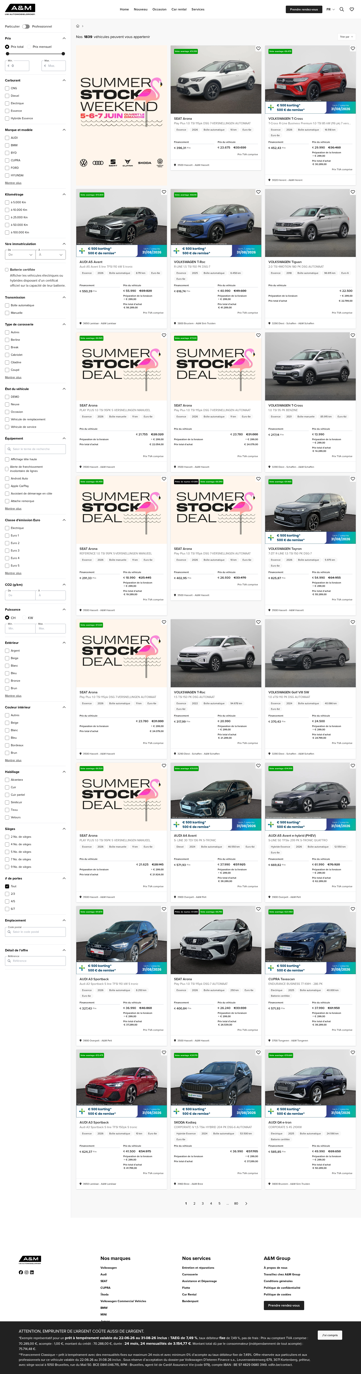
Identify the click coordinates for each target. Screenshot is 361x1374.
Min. (10, 60)
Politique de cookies (277, 1294)
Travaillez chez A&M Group (282, 1274)
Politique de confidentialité (282, 1288)
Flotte (186, 1288)
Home (124, 9)
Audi (103, 1274)
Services (198, 9)
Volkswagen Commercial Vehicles (123, 1301)
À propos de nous (275, 1268)
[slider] (7, 53)
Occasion (160, 9)
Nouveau (140, 9)
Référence (13, 956)
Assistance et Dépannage (199, 1281)
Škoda (104, 1294)
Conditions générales (278, 1281)
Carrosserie (190, 1274)
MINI (103, 1314)
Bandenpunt (190, 1301)
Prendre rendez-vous (304, 9)
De (9, 590)
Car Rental (189, 1294)
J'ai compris (330, 1335)
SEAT (103, 1281)
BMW (104, 1308)
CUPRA (105, 1288)
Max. (47, 60)
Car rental (179, 9)
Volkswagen (108, 1268)
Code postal (15, 927)
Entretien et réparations (198, 1268)
